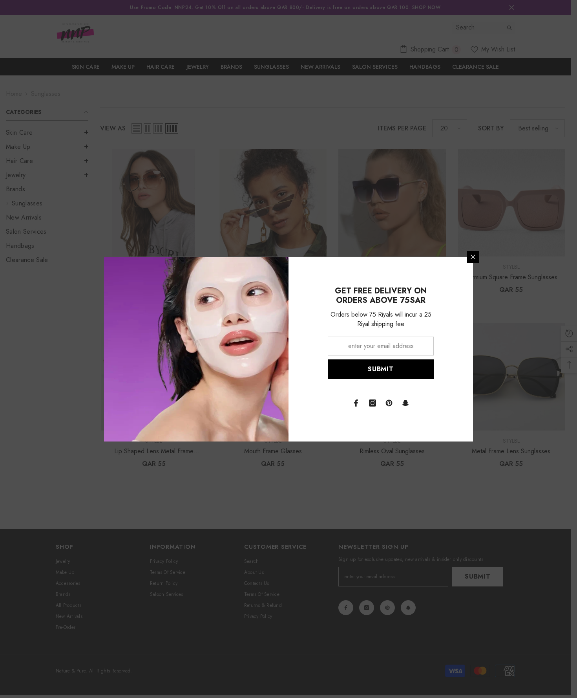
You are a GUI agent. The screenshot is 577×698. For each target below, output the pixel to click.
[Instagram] (372, 403)
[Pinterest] (389, 403)
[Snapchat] (405, 403)
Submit (381, 369)
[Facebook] (356, 403)
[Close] (473, 257)
